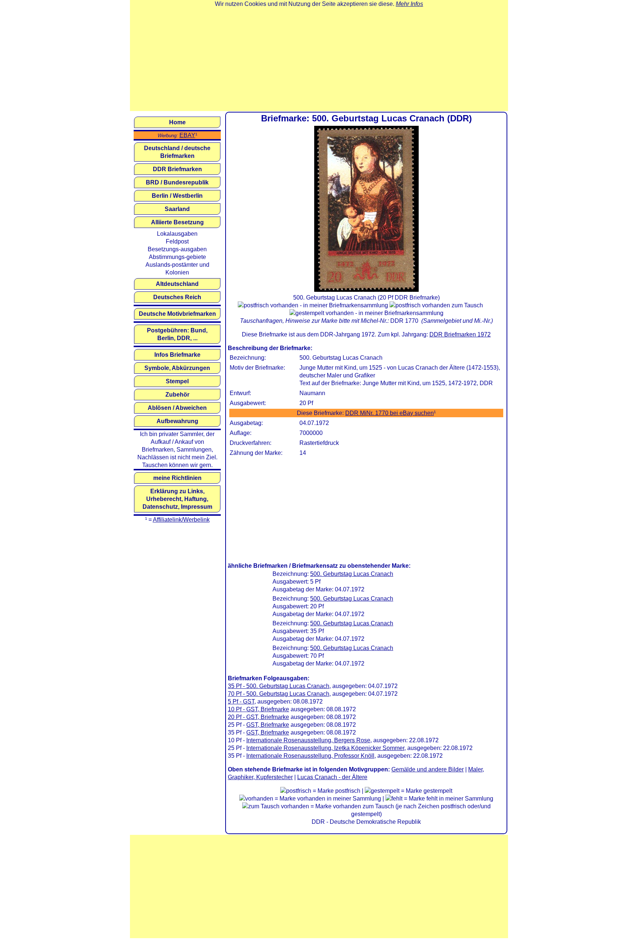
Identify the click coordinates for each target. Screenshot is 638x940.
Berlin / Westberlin (177, 196)
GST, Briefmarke (267, 725)
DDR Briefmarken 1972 (460, 334)
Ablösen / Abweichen (177, 408)
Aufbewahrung (177, 421)
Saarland (177, 209)
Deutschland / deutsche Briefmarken (177, 152)
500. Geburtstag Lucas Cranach (351, 574)
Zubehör (177, 394)
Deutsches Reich (177, 297)
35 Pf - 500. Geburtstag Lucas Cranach (278, 686)
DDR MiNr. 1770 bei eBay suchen (389, 413)
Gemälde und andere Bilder (427, 769)
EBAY (187, 135)
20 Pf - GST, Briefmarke (258, 717)
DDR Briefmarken (177, 169)
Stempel (177, 381)
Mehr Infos (409, 4)
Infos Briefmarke (177, 355)
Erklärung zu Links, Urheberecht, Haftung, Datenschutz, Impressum (177, 499)
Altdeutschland (177, 284)
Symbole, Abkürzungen (177, 368)
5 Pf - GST (241, 701)
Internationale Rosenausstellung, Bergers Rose (308, 740)
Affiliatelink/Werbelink (181, 519)
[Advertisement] (319, 59)
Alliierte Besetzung (177, 222)
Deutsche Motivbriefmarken (177, 314)
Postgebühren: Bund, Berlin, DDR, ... (177, 334)
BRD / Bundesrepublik (177, 182)
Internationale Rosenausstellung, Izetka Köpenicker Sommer (325, 748)
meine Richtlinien (177, 478)
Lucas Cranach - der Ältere (332, 777)
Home (177, 122)
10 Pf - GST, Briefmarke (258, 709)
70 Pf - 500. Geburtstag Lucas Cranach (278, 694)
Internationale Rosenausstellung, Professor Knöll (310, 756)
